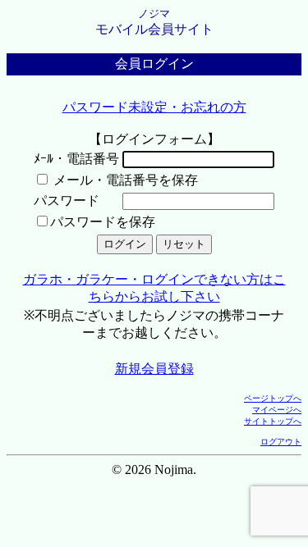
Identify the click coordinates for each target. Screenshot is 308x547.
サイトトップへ (272, 421)
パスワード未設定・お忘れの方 (154, 107)
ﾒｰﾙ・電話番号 (76, 159)
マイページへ (276, 409)
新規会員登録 (154, 369)
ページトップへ (272, 398)
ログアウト (280, 441)
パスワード (66, 200)
